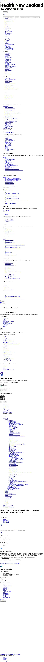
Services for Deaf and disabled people (11, 165)
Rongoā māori (7, 46)
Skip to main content (3, 0)
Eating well (7, 63)
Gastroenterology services (13, 454)
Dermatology (11, 447)
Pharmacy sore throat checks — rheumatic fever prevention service (20, 472)
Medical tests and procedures (9, 48)
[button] (2, 579)
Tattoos (6, 71)
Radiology (11, 473)
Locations (4, 595)
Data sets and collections (9, 263)
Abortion (6, 56)
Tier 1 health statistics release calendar (11, 266)
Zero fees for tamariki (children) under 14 (12, 180)
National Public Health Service (10, 167)
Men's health (7, 30)
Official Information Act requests (10, 276)
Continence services (12, 445)
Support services (7, 166)
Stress (6, 127)
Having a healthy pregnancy (9, 109)
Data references (7, 272)
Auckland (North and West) (7, 412)
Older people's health (8, 31)
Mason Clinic (11, 425)
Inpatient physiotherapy (13, 457)
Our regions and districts (9, 219)
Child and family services (13, 439)
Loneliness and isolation (9, 126)
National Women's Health (11, 487)
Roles (6, 288)
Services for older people (9, 164)
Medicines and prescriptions (9, 44)
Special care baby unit (12, 480)
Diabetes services (12, 448)
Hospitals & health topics (4, 1)
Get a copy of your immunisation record (11, 89)
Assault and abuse (8, 124)
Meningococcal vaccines (9, 96)
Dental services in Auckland (14, 446)
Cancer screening (8, 60)
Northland (6, 141)
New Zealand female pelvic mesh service (12, 169)
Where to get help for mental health (11, 121)
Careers (10, 1)
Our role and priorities (8, 217)
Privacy (4, 657)
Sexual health (7, 69)
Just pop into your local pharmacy (8, 507)
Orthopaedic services (12, 466)
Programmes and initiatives (9, 218)
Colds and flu (7, 38)
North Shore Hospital (12, 426)
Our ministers (7, 232)
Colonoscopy (7, 54)
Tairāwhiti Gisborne (8, 145)
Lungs (6, 29)
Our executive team (8, 229)
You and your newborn (9, 119)
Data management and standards (10, 269)
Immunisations (7, 83)
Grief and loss (7, 125)
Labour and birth (7, 114)
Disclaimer (4, 596)
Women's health (7, 34)
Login (3, 302)
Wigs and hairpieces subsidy (9, 183)
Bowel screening (7, 80)
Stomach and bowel (8, 33)
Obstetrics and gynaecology (13, 463)
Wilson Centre (11, 430)
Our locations (7, 287)
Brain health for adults (8, 59)
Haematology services (12, 456)
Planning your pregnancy (9, 107)
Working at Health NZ (8, 286)
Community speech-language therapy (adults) (16, 443)
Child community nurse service (14, 440)
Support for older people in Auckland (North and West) (18, 481)
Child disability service (13, 441)
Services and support (6, 597)
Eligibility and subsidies (17, 134)
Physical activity (7, 68)
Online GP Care (5, 210)
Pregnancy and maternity (7, 591)
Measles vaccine (7, 78)
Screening (6, 111)
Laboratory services (12, 461)
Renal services (11, 475)
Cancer (6, 22)
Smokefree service (12, 478)
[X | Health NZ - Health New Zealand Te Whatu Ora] (1, 653)
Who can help (5, 177)
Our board (6, 230)
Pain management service (13, 469)
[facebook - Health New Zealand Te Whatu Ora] (1, 602)
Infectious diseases (8, 28)
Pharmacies (7, 163)
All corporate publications (9, 240)
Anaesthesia (11, 434)
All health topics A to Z (7, 128)
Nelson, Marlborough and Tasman (10, 140)
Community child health (13, 442)
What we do (5, 216)
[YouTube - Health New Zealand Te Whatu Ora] (1, 650)
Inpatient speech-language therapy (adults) (16, 458)
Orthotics (10, 467)
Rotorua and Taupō (8, 143)
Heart (6, 27)
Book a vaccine (7, 86)
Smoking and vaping (8, 70)
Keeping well (5, 589)
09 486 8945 (16, 530)
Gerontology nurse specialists (14, 455)
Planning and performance (9, 220)
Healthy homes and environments (10, 66)
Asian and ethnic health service (14, 435)
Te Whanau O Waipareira (13, 427)
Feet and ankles (7, 26)
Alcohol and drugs (8, 123)
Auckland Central (10, 420)
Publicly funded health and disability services (12, 178)
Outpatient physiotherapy (13, 465)
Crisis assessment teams (9, 122)
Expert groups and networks (9, 233)
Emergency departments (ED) (10, 159)
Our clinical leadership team (9, 231)
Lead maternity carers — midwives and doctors (13, 112)
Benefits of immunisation (9, 88)
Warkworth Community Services (14, 433)
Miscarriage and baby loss (9, 113)
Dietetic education (12, 450)
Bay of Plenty (7, 136)
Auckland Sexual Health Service (12, 486)
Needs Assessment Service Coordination (16, 462)
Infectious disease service (13, 460)
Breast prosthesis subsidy (9, 182)
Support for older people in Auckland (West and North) (9, 563)
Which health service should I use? (8, 505)
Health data (21, 216)
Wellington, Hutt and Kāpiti (9, 149)
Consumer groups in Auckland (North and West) (17, 444)
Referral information (6, 406)
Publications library (15, 216)
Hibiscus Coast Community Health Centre (16, 424)
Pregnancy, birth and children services (11, 118)
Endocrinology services (13, 453)
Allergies (6, 18)
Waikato (6, 147)
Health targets (5, 228)
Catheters (6, 58)
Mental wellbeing (5, 593)
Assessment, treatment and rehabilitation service (17, 436)
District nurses (11, 451)
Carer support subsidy (8, 181)
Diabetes (6, 23)
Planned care (7, 168)
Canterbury (7, 137)
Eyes (5, 25)
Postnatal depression (8, 115)
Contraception (7, 82)
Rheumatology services (13, 477)
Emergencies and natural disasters (10, 64)
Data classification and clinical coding (11, 270)
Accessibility (5, 658)
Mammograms (7, 55)
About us (4, 211)
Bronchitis (6, 41)
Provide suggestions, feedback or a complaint (12, 278)
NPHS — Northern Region (11, 489)
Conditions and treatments (7, 585)
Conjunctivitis (7, 43)
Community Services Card (9, 184)
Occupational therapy (12, 464)
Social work (11, 479)
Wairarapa (6, 148)
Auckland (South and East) (11, 421)
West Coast (7, 150)
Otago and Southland (8, 142)
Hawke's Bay (7, 138)
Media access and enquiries (9, 275)
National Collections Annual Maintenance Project (13, 271)
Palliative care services (13, 470)
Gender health (7, 65)
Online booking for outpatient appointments (16, 485)
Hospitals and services (6, 129)
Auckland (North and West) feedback (15, 474)
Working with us (7, 221)
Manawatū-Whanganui (9, 139)
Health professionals (15, 1)
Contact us (25, 216)
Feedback (4, 157)
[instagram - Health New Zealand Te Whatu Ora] (1, 604)
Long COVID (7, 40)
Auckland (6, 135)
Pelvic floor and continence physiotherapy (16, 471)
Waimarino (11, 431)
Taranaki (6, 146)
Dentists (6, 161)
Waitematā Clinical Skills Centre (14, 432)
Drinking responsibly (8, 62)
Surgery (6, 45)
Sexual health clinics (8, 162)
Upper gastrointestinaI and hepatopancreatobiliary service (18, 484)
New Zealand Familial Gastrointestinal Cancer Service (14, 170)
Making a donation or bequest (10, 277)
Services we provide (6, 405)
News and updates (6, 588)
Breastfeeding (7, 117)
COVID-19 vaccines (8, 97)
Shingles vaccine (7, 98)
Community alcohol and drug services (13, 488)
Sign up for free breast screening (10, 79)
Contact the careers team (9, 289)
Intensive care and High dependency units (16, 459)
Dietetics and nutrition (12, 449)
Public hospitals (7, 158)
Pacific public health (8, 67)
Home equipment (8, 47)
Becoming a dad (7, 120)
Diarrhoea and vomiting (9, 39)
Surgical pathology (12, 482)
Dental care (7, 61)
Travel (6, 72)
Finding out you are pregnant (10, 108)
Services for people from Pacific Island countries (13, 179)
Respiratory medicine (12, 476)
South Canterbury (8, 144)
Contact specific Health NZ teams (10, 274)
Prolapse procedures (8, 57)
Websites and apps (6, 594)
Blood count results (8, 53)
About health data (8, 264)
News (4, 239)
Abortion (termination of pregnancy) (11, 116)
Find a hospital (5, 134)
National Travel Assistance (9, 185)
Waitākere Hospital (12, 429)
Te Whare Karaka (12, 428)
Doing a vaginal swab (8, 81)
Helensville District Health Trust (14, 423)
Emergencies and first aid (9, 49)
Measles (6, 42)
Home (4, 408)
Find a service (11, 134)
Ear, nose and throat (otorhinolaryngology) (16, 452)
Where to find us (5, 520)
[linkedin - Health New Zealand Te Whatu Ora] (1, 605)
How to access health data (9, 265)
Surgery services (12, 483)
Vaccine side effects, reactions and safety (11, 87)
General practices (8, 160)
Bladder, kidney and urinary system (11, 19)
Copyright (4, 659)
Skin (5, 32)
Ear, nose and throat (8, 24)
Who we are (9, 216)
